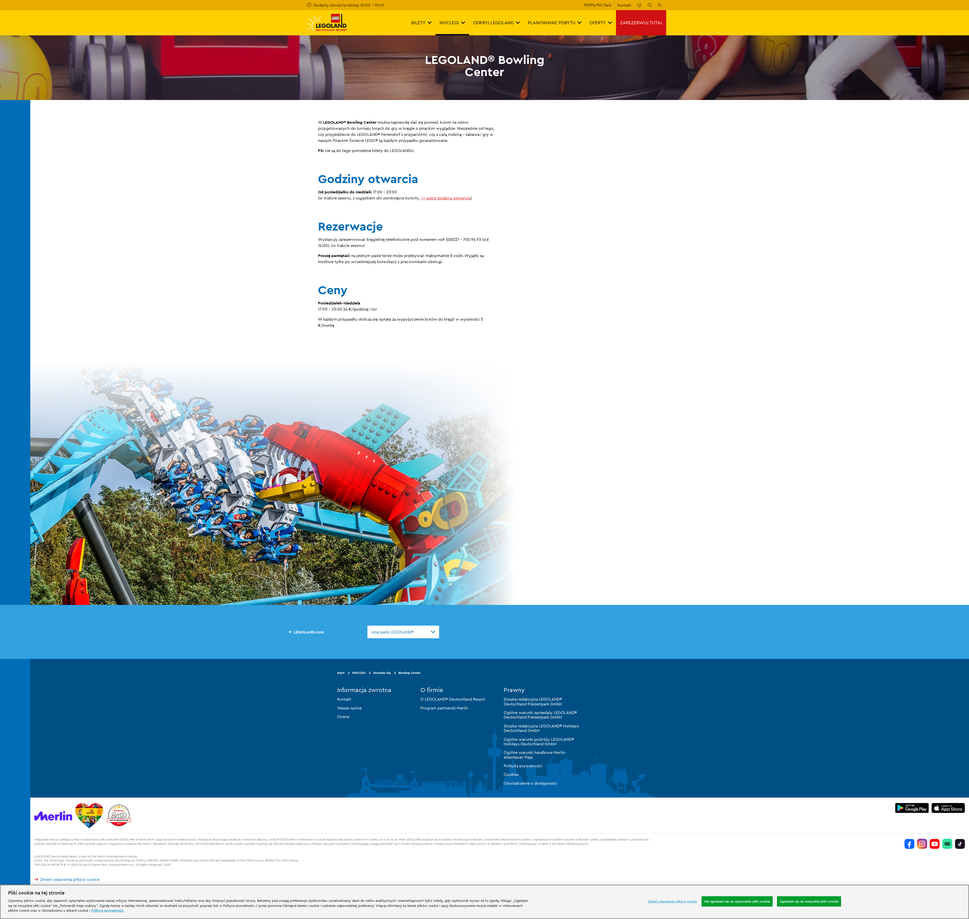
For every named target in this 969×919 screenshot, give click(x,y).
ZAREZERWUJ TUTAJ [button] (641, 22)
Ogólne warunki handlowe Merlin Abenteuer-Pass (534, 754)
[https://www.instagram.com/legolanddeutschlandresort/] (922, 844)
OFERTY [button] (597, 22)
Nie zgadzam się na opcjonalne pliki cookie (737, 901)
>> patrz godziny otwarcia (446, 197)
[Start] (89, 815)
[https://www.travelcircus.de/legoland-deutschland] (118, 815)
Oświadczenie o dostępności (530, 783)
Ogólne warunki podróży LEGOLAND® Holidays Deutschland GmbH (539, 741)
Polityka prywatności (523, 765)
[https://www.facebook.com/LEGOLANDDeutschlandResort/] (909, 844)
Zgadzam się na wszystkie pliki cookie (809, 901)
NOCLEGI (358, 673)
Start (340, 673)
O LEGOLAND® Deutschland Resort (452, 699)
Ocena (343, 716)
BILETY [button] (418, 22)
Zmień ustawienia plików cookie (69, 879)
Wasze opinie (349, 707)
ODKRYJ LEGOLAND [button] (493, 22)
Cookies (511, 774)
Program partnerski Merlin (444, 707)
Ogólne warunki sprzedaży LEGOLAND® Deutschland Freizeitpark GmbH (540, 715)
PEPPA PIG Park (597, 5)
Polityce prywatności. (107, 910)
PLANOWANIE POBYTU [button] (551, 22)
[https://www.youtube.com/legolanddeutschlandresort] (935, 844)
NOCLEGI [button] (449, 22)
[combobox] (403, 632)
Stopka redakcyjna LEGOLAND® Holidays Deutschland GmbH (541, 728)
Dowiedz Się (382, 673)
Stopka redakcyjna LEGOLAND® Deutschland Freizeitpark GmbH (533, 701)
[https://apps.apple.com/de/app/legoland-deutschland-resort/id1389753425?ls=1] (948, 808)
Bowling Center (409, 673)
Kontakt (624, 5)
